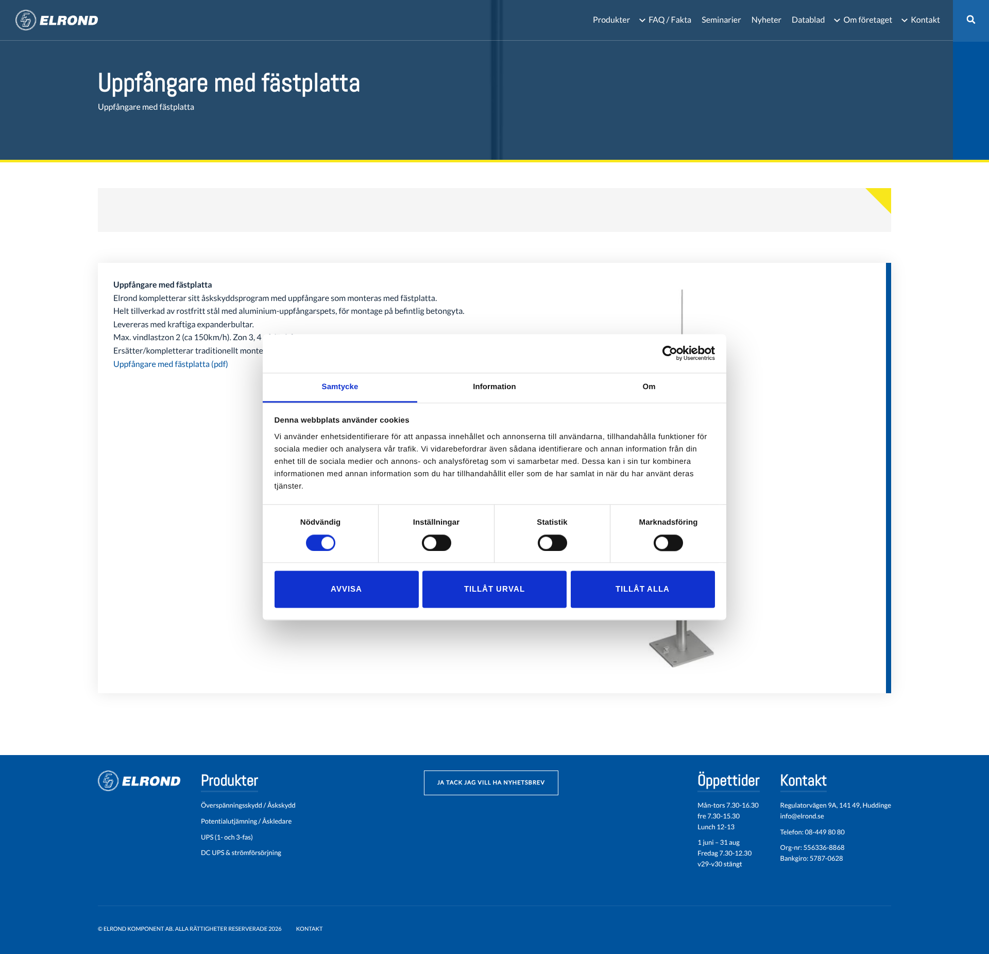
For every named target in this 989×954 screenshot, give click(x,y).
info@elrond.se (802, 816)
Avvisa (346, 589)
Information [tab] (494, 386)
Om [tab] (648, 386)
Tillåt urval (494, 589)
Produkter (611, 20)
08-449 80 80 (824, 832)
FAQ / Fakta (670, 20)
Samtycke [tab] (340, 386)
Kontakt (925, 20)
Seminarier (721, 20)
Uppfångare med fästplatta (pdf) (170, 364)
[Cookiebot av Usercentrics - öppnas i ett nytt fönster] (670, 353)
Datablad (808, 20)
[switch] (436, 542)
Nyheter (766, 20)
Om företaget (867, 20)
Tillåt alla (643, 589)
